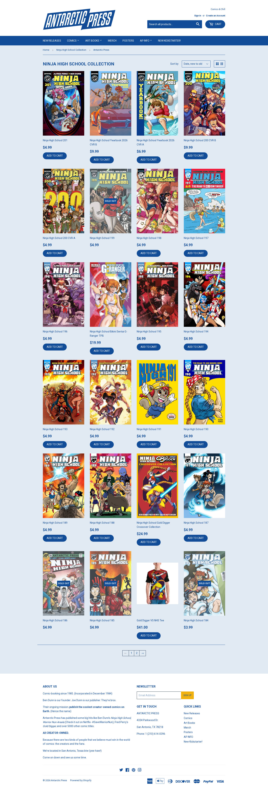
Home (46, 49)
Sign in (197, 15)
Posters (128, 40)
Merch (112, 40)
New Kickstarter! (169, 40)
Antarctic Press (59, 780)
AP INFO (145, 40)
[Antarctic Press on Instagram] (139, 770)
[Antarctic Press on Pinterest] (133, 770)
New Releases (52, 40)
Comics (72, 40)
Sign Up (187, 695)
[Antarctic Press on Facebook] (127, 770)
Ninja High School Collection (71, 49)
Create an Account (215, 15)
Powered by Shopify (80, 780)
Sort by (174, 63)
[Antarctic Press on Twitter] (121, 770)
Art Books (92, 40)
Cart (218, 24)
